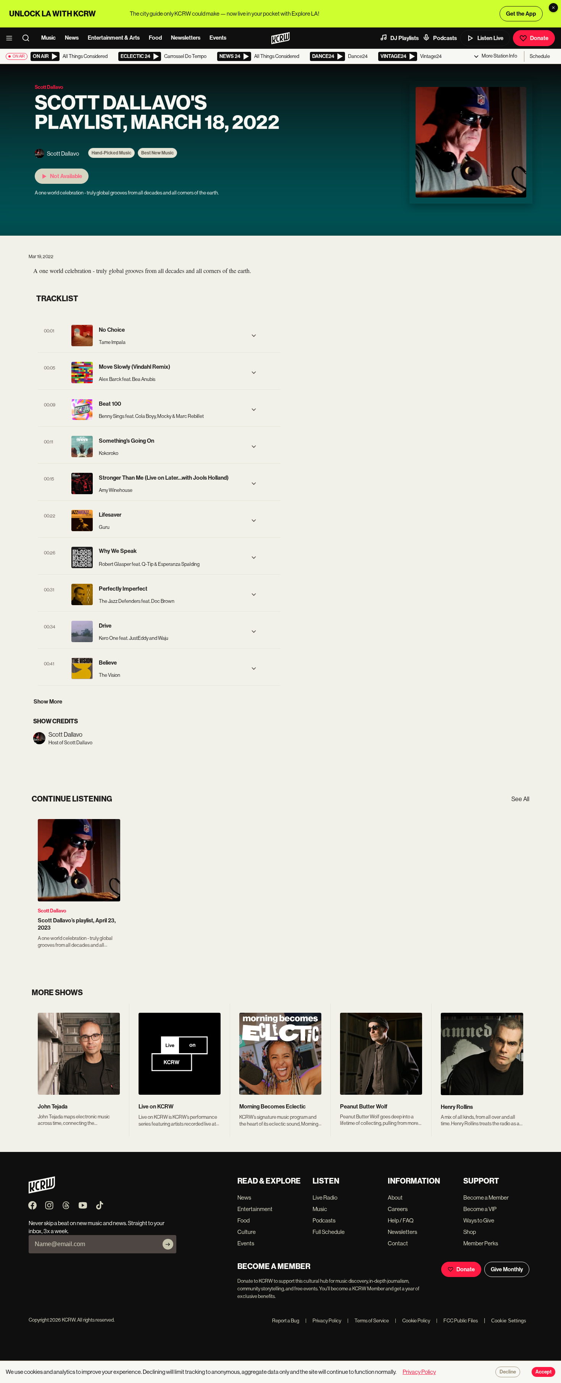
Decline (508, 1372)
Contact (398, 1243)
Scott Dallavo (52, 911)
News (72, 37)
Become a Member (486, 1197)
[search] (28, 38)
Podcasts (445, 38)
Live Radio (325, 1197)
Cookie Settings (508, 1321)
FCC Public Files (457, 1321)
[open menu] (11, 38)
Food (155, 37)
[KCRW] (42, 1191)
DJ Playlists (404, 38)
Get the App (521, 13)
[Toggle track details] (253, 335)
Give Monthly (507, 1269)
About (395, 1197)
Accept (543, 1372)
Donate (539, 38)
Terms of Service (368, 1321)
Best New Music (157, 153)
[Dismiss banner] (553, 7)
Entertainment (254, 1209)
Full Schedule (329, 1232)
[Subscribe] (168, 1244)
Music (48, 37)
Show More (48, 701)
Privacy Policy (323, 1321)
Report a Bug (285, 1321)
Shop (469, 1232)
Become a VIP (480, 1209)
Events (218, 37)
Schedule (540, 56)
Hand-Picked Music (111, 153)
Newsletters (185, 37)
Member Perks (480, 1243)
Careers (398, 1209)
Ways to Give (478, 1220)
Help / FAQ (401, 1220)
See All (520, 799)
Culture (246, 1232)
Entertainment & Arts (114, 37)
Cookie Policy (412, 1321)
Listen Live (490, 38)
